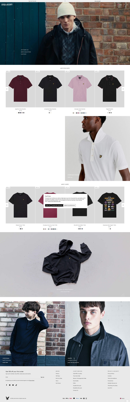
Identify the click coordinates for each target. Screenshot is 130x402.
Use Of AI (110, 387)
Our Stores (58, 383)
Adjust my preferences (69, 205)
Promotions (110, 380)
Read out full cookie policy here (54, 201)
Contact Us (75, 390)
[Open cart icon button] (127, 4)
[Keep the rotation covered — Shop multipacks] (32, 148)
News (57, 380)
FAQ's (74, 383)
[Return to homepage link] (7, 4)
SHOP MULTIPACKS (7, 177)
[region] (65, 201)
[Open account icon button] (124, 4)
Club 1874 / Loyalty (77, 373)
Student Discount (77, 385)
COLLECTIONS (66, 4)
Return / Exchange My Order (79, 378)
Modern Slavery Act (112, 383)
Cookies (110, 375)
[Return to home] (7, 398)
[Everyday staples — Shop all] (97, 148)
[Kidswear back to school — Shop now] (32, 333)
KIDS (60, 4)
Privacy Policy (31, 380)
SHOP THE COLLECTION (73, 362)
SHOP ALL (70, 177)
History (57, 373)
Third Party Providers (112, 385)
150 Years (58, 375)
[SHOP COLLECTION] (65, 264)
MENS (56, 4)
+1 (56, 112)
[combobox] (127, 401)
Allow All (48, 205)
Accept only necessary (57, 205)
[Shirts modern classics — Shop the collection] (97, 333)
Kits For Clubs (59, 378)
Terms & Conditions (112, 378)
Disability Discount (77, 387)
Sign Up (42, 377)
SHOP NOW (5, 362)
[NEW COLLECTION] (65, 32)
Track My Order (76, 375)
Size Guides (75, 380)
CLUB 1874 (73, 4)
